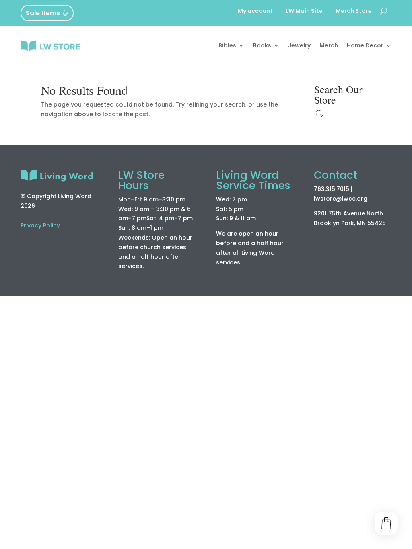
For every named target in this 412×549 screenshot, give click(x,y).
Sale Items (43, 13)
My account (255, 11)
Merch (328, 45)
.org (361, 199)
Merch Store (354, 11)
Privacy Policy (40, 225)
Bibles (227, 45)
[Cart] (386, 523)
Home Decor (365, 45)
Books (262, 45)
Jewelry (299, 45)
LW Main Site (304, 11)
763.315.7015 (331, 189)
